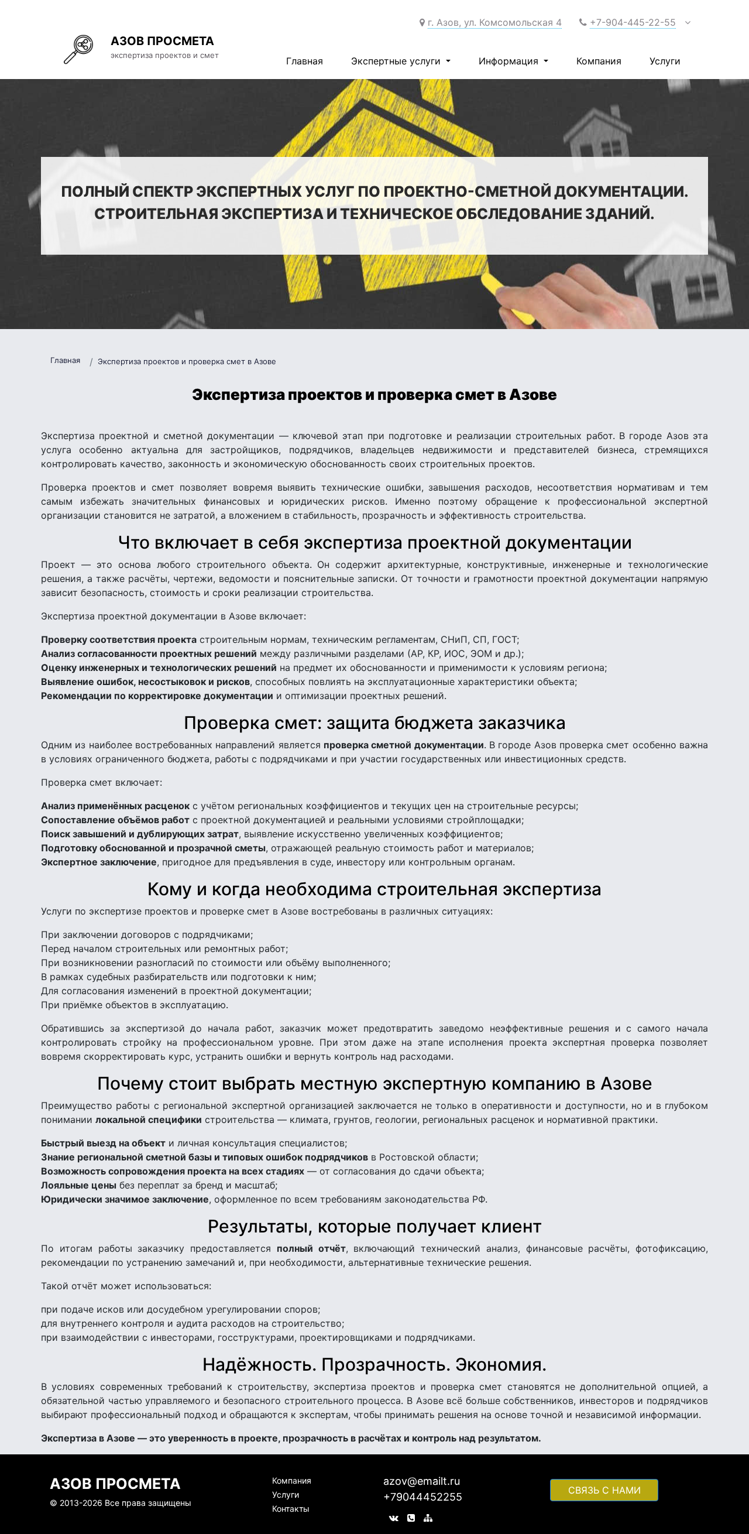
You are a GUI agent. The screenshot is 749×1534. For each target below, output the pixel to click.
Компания (598, 61)
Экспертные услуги (397, 61)
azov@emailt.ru (421, 1481)
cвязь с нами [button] (604, 1490)
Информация (510, 61)
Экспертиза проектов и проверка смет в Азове (187, 361)
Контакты (291, 1509)
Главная (304, 61)
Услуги (665, 61)
